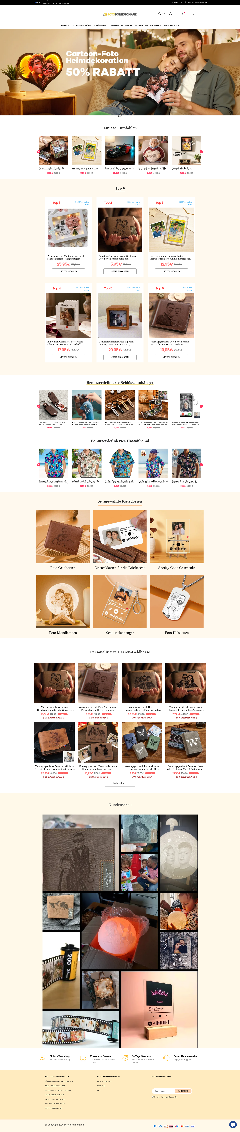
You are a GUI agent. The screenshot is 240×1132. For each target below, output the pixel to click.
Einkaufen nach (171, 25)
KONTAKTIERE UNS (104, 1081)
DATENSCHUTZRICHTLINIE (55, 1099)
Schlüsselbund (101, 25)
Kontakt (175, 2)
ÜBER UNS (101, 1086)
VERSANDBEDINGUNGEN (54, 1095)
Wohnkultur (117, 25)
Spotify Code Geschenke (136, 25)
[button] (119, 116)
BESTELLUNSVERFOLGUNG (195, 2)
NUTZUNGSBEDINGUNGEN (55, 1104)
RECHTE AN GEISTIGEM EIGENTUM (58, 1090)
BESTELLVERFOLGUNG (53, 1108)
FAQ (98, 1090)
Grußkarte (155, 25)
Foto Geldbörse (83, 25)
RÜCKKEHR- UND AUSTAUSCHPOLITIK (59, 1081)
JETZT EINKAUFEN (68, 271)
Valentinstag (67, 25)
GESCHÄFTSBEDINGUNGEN (55, 1086)
